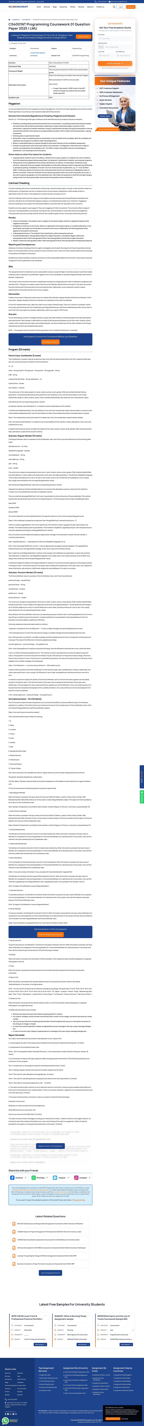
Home (39, 7)
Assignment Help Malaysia (123, 1381)
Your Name (101, 34)
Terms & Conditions (11, 1385)
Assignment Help (45, 1375)
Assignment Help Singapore (123, 1375)
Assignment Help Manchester (98, 1393)
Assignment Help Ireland (122, 1387)
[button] (114, 6)
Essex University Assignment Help (75, 1393)
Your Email (101, 51)
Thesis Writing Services (47, 1381)
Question (20, 1373)
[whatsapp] (10, 1414)
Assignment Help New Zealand (124, 1390)
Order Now (130, 7)
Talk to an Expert (83, 37)
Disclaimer (20, 1382)
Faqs (18, 1376)
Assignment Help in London (101, 1375)
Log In (121, 7)
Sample (7, 1395)
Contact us (100, 7)
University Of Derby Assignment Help (76, 1385)
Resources (63, 7)
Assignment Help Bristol (100, 1383)
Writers (72, 7)
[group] (29, 1331)
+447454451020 (101, 1)
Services (47, 7)
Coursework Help (45, 1390)
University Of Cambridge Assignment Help (76, 1376)
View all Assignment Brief (49, 1273)
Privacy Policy (21, 1385)
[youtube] (8, 1414)
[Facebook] (5, 1414)
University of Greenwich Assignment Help (76, 1381)
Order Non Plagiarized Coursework (50, 935)
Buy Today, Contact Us (50, 342)
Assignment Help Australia (123, 1384)
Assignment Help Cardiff (100, 1389)
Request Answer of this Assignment (50, 1146)
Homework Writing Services (48, 1387)
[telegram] (13, 1414)
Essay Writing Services (47, 1384)
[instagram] (16, 1414)
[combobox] (101, 47)
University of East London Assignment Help (76, 1389)
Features (7, 1388)
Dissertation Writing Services (49, 1378)
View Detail (124, 1419)
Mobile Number (102, 43)
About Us (90, 7)
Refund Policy (21, 1379)
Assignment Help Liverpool (101, 1386)
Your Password (120, 51)
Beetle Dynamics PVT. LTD (93, 1422)
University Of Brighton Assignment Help (77, 1372)
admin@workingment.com (118, 1)
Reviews (81, 7)
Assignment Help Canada (122, 1378)
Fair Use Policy (21, 1388)
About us (8, 1373)
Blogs (55, 7)
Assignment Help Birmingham (98, 1379)
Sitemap (19, 1391)
